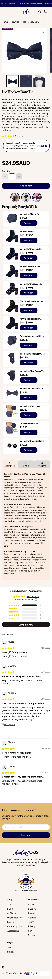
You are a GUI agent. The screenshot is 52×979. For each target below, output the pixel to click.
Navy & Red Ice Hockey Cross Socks (30, 318)
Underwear (12, 917)
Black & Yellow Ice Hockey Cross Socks (31, 301)
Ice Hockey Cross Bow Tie (31, 388)
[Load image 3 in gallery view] (39, 81)
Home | (6, 21)
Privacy (31, 926)
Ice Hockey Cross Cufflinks (32, 441)
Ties (9, 904)
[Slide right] (49, 82)
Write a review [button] (26, 624)
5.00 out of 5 (33, 596)
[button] (5, 12)
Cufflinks (11, 913)
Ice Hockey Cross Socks (30, 249)
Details (26, 466)
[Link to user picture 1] (8, 729)
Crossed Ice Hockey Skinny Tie (32, 336)
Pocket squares (14, 926)
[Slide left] (3, 82)
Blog (30, 930)
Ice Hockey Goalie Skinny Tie (32, 353)
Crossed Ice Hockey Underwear (29, 423)
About (31, 904)
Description (10, 466)
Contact (32, 917)
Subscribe (26, 835)
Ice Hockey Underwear (30, 406)
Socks (10, 909)
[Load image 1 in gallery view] (13, 81)
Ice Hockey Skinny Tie (29, 214)
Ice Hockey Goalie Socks (31, 284)
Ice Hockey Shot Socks (30, 266)
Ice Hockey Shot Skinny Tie (32, 371)
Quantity (6, 171)
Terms (31, 922)
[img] (8, 648)
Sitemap (32, 935)
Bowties (15, 21)
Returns (31, 913)
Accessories (13, 930)
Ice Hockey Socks (28, 231)
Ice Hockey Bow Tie (32, 21)
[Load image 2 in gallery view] (26, 81)
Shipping (42, 466)
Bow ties (11, 922)
